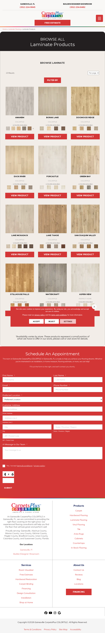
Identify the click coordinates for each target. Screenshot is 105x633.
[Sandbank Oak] (52, 219)
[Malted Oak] (23, 187)
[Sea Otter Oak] (63, 128)
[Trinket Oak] (96, 187)
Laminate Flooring (14, 29)
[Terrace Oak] (49, 305)
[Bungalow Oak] (49, 246)
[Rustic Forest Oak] (31, 246)
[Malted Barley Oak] (20, 305)
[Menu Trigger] (99, 18)
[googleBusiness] (59, 613)
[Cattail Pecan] (89, 246)
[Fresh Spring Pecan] (85, 219)
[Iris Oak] (13, 246)
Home (5, 29)
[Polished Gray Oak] (96, 128)
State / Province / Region (62, 431)
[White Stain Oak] (63, 187)
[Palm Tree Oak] (49, 128)
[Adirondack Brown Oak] (29, 128)
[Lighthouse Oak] (18, 128)
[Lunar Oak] (89, 187)
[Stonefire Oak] (52, 278)
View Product (19, 136)
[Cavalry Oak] (81, 187)
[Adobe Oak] (20, 101)
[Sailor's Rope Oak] (85, 101)
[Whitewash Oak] (63, 305)
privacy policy (39, 466)
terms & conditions (24, 466)
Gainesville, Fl (26, 550)
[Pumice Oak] (56, 187)
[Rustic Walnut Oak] (85, 305)
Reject (52, 321)
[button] (52, 23)
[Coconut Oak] (56, 128)
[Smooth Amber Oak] (27, 305)
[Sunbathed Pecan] (81, 246)
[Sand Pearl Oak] (85, 160)
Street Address (7, 413)
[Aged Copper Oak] (63, 246)
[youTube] (50, 613)
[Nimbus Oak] (20, 219)
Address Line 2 (7, 422)
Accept (36, 321)
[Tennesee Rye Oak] (20, 278)
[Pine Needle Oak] (85, 278)
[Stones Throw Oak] (30, 187)
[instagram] (55, 613)
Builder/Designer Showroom (26, 554)
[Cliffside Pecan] (96, 246)
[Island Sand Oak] (52, 101)
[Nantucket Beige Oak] (81, 128)
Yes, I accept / (25, 466)
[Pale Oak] (20, 160)
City (4, 431)
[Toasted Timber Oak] (16, 187)
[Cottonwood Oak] (19, 246)
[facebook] (46, 613)
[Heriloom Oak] (52, 160)
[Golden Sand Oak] (13, 128)
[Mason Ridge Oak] (25, 246)
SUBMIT (8, 488)
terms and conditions (59, 315)
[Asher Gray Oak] (56, 246)
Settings (68, 321)
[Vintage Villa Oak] (56, 305)
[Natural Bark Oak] (89, 128)
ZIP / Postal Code (8, 440)
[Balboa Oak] (24, 128)
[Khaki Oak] (49, 187)
